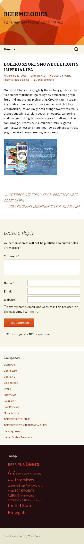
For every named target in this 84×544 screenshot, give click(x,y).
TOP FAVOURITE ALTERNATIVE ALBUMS (25, 425)
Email (9, 291)
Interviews (10, 395)
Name (9, 283)
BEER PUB (9, 364)
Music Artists (11, 413)
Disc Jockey (11, 382)
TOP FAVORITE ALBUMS (17, 419)
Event (7, 389)
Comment (12, 256)
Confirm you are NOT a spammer (28, 334)
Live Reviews (11, 407)
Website (9, 299)
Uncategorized (12, 431)
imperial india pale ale (16, 79)
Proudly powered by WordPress (22, 536)
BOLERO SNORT (61, 75)
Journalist (9, 401)
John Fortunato (45, 79)
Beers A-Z (39, 75)
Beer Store (10, 370)
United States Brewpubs (18, 437)
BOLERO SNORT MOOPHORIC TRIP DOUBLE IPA (44, 209)
